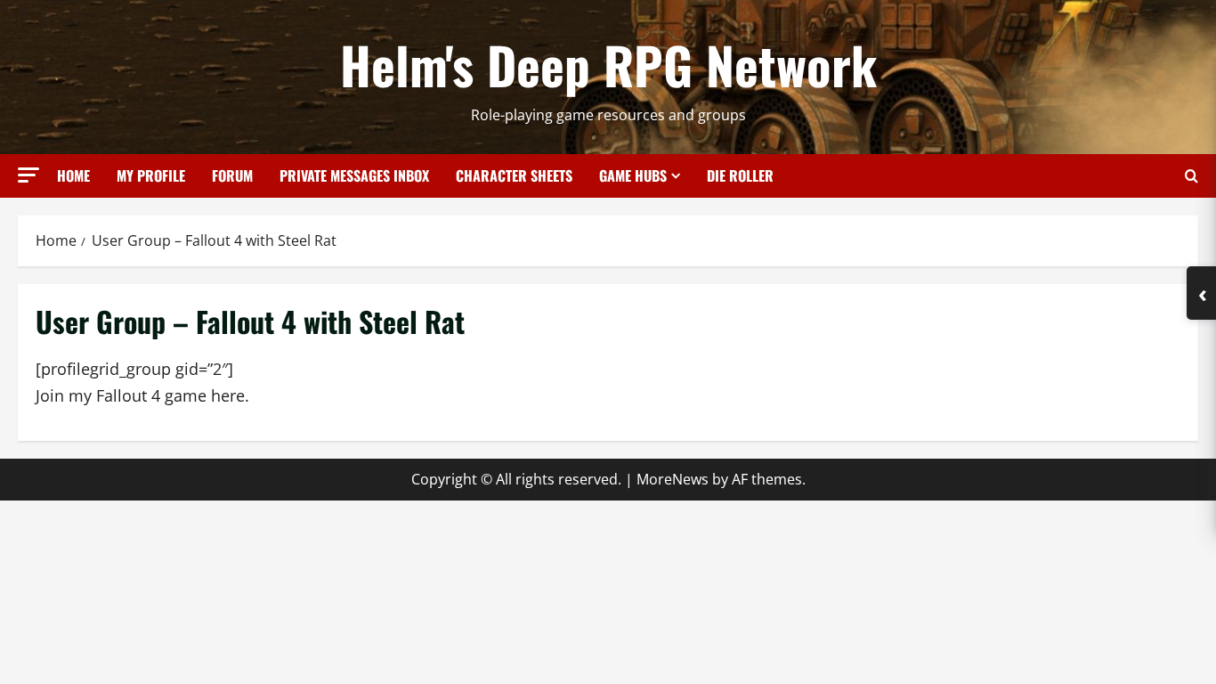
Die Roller (740, 175)
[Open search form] (1191, 176)
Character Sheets (514, 175)
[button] (28, 175)
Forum (232, 175)
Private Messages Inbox (354, 175)
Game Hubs (633, 175)
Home (73, 175)
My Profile (151, 175)
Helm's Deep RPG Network (608, 64)
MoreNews (672, 479)
